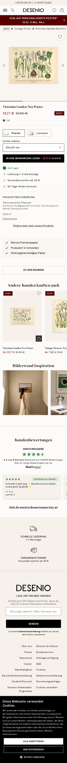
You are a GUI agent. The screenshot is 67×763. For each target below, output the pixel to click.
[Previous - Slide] (4, 65)
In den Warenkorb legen (33, 158)
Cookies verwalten (47, 687)
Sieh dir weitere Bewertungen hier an (33, 507)
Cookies (41, 669)
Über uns (27, 646)
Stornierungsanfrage (48, 681)
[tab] (11, 100)
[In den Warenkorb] (39, 338)
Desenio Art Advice (47, 646)
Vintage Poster (22, 28)
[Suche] (12, 10)
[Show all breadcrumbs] (6, 28)
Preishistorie (10, 218)
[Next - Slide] (63, 65)
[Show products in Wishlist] (54, 10)
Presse (28, 652)
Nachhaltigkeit (23, 669)
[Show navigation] (5, 10)
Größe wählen (11, 141)
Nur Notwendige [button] (33, 749)
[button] (34, 757)
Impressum (26, 658)
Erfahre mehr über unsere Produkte (33, 225)
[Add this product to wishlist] (60, 36)
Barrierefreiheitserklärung (17, 675)
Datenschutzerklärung (29, 631)
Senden (33, 623)
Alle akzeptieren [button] (33, 741)
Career (28, 663)
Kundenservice (45, 652)
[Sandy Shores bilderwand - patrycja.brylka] (25, 392)
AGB (38, 663)
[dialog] (33, 729)
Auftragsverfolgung (47, 658)
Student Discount (22, 681)
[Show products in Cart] (62, 10)
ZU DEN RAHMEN (33, 269)
